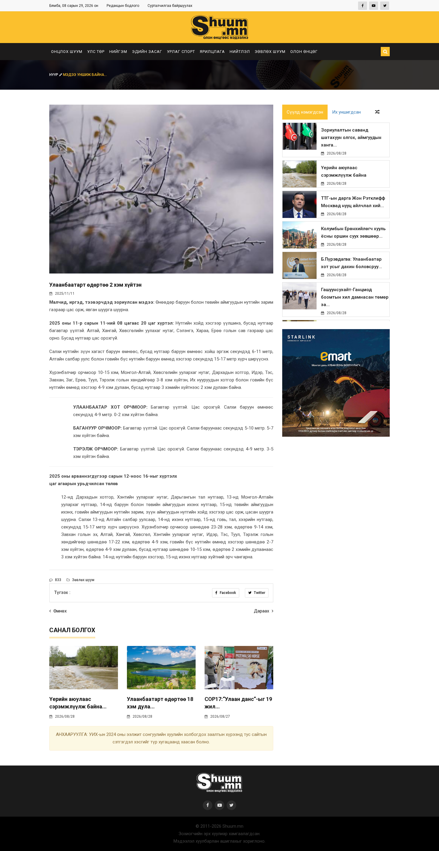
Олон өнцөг (304, 51)
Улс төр (96, 51)
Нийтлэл (240, 51)
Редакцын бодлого (123, 6)
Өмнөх (59, 611)
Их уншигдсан (346, 112)
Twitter (259, 593)
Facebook (227, 593)
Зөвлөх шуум (270, 51)
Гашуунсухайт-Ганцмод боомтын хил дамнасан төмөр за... (355, 297)
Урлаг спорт (181, 51)
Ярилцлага (212, 51)
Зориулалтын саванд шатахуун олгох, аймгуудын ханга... (351, 137)
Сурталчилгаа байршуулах (170, 6)
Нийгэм (118, 51)
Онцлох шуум (66, 51)
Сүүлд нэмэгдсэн (305, 112)
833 (57, 580)
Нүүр (54, 75)
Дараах (262, 611)
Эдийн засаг (147, 51)
